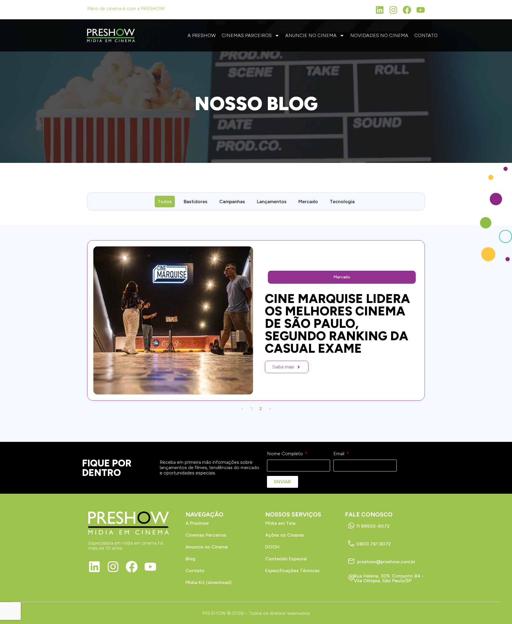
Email (339, 453)
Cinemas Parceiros (205, 535)
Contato (426, 35)
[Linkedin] (379, 10)
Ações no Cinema (284, 535)
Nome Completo (285, 453)
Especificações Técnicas (292, 570)
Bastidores (195, 201)
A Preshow (202, 35)
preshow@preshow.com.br (386, 561)
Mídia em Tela (280, 523)
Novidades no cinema (379, 35)
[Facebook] (407, 10)
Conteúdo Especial (286, 559)
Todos (165, 201)
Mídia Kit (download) (208, 582)
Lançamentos (272, 201)
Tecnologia (342, 201)
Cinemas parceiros (247, 35)
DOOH (272, 547)
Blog (190, 559)
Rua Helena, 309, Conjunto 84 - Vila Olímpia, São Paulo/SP (389, 578)
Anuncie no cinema (311, 35)
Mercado (308, 201)
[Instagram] (393, 10)
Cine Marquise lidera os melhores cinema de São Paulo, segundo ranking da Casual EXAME (337, 323)
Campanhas (232, 201)
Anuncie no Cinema (206, 547)
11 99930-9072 (373, 526)
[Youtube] (420, 10)
